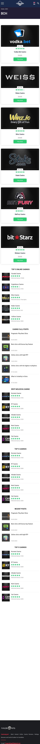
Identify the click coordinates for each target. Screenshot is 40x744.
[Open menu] (2, 3)
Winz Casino (20, 134)
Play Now (20, 59)
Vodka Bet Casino (20, 52)
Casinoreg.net (5, 734)
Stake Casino (20, 175)
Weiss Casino (20, 93)
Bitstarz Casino (20, 253)
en (34, 4)
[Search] (38, 3)
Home (2, 9)
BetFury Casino (20, 214)
